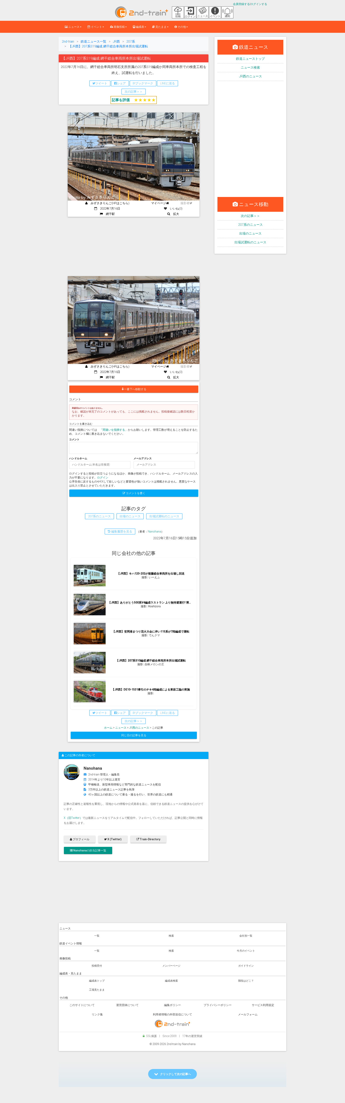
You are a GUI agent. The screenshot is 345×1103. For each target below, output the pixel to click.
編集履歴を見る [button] (121, 531)
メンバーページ (171, 965)
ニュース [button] (73, 26)
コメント (74, 439)
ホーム (108, 727)
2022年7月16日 (108, 208)
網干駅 (109, 214)
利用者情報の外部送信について (172, 1014)
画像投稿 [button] (119, 26)
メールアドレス (143, 458)
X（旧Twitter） (73, 817)
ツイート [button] (101, 83)
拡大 (174, 214)
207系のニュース (250, 225)
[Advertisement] (133, 247)
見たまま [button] (161, 26)
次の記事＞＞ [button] (134, 91)
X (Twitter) (114, 839)
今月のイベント (246, 950)
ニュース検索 (250, 67)
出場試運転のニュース (250, 242)
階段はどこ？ (246, 980)
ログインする (258, 4)
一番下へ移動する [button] (135, 389)
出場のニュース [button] (130, 516)
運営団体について (127, 1005)
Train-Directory (149, 839)
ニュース (120, 727)
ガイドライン (246, 965)
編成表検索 (171, 980)
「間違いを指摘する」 (114, 429)
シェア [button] (121, 83)
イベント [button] (96, 26)
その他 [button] (181, 26)
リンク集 (97, 1014)
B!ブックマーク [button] (143, 83)
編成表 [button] (139, 26)
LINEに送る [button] (167, 83)
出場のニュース (250, 233)
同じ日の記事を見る (133, 735)
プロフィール (80, 839)
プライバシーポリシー (218, 1005)
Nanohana (154, 531)
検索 (171, 935)
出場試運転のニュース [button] (164, 516)
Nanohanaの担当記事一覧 (89, 850)
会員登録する (241, 4)
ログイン (102, 477)
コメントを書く (135, 493)
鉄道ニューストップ (250, 59)
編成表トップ (97, 980)
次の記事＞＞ (250, 216)
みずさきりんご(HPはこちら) (108, 203)
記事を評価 (121, 100)
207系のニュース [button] (99, 516)
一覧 (96, 935)
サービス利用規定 (263, 1005)
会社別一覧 (245, 935)
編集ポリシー (172, 1005)
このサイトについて (82, 1005)
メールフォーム (248, 1014)
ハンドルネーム (78, 458)
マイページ (158, 203)
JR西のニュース (139, 727)
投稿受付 (97, 965)
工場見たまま (97, 989)
